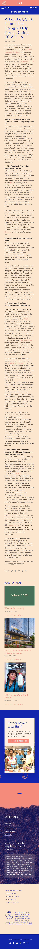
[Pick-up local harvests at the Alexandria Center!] (19, 648)
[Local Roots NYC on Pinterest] (21, 943)
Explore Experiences (18, 741)
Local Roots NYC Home (14, 891)
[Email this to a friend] (25, 571)
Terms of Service (12, 902)
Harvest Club (11, 893)
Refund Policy (9, 832)
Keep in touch (9, 829)
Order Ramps (8, 823)
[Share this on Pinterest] (18, 571)
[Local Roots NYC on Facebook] (14, 943)
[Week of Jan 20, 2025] (19, 606)
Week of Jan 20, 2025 (14, 609)
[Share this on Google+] (22, 571)
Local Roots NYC (19, 12)
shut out (8, 232)
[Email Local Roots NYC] (28, 943)
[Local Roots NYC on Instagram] (24, 943)
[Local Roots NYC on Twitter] (10, 943)
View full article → (13, 615)
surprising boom (27, 62)
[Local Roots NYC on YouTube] (17, 943)
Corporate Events (12, 896)
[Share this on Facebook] (15, 571)
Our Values (8, 834)
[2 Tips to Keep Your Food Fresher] (19, 693)
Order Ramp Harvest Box (13, 826)
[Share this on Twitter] (11, 571)
